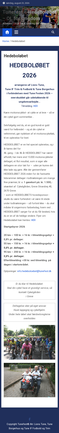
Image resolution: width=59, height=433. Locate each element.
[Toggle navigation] (16, 32)
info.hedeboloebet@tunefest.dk (34, 271)
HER (35, 106)
